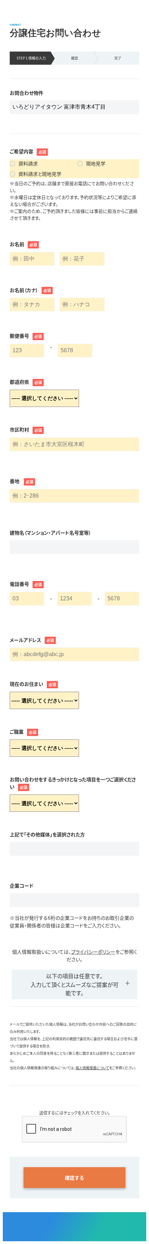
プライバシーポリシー (93, 951)
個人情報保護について (92, 1067)
